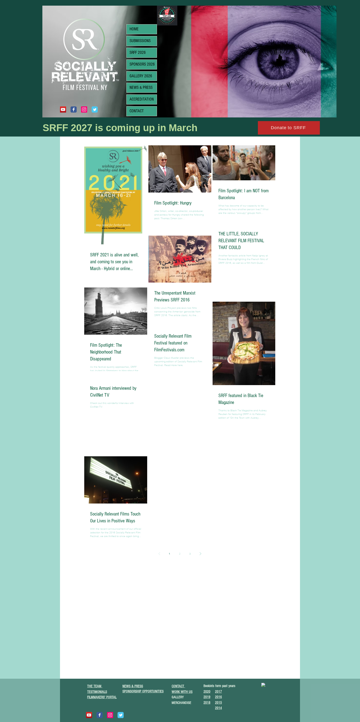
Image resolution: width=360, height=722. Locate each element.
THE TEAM (94, 686)
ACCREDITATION (142, 99)
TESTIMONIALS (97, 692)
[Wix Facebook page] (74, 109)
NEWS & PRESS (141, 87)
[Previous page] (159, 553)
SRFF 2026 (138, 52)
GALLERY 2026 (141, 76)
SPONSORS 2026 (142, 64)
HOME (134, 29)
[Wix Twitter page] (95, 109)
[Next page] (200, 553)
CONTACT (137, 111)
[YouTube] (63, 109)
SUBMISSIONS (140, 40)
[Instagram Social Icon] (84, 109)
